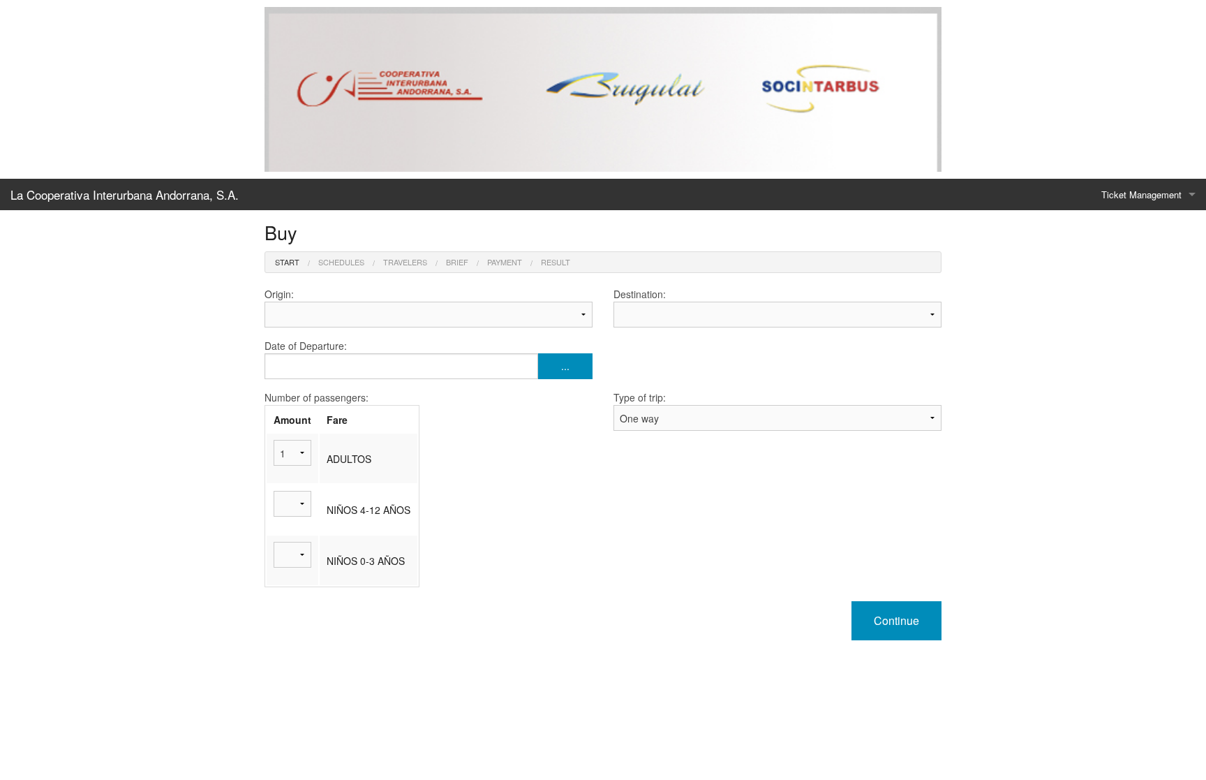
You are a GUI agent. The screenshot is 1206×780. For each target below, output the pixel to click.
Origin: (279, 294)
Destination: (639, 294)
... (565, 366)
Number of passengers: (316, 397)
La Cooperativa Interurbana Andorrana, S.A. (124, 194)
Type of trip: (639, 397)
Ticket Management (1141, 194)
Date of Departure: (417, 356)
